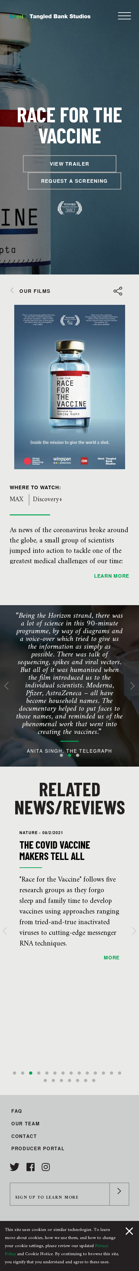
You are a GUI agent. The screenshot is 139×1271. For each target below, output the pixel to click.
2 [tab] (69, 755)
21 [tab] (93, 1080)
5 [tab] (46, 1073)
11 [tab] (95, 1073)
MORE (112, 957)
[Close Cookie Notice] (129, 1230)
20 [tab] (85, 1080)
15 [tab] (45, 1080)
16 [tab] (53, 1080)
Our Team (25, 1123)
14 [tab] (119, 1073)
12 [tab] (103, 1073)
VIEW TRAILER (70, 163)
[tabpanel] (69, 686)
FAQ (16, 1111)
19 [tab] (77, 1080)
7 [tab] (63, 1073)
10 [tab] (87, 1073)
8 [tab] (71, 1073)
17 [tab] (61, 1080)
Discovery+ (47, 499)
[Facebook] (32, 1167)
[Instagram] (46, 1167)
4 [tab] (38, 1073)
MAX (16, 499)
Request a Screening (74, 180)
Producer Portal (38, 1148)
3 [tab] (77, 755)
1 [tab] (61, 755)
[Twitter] (16, 1167)
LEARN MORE (111, 575)
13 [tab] (111, 1073)
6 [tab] (55, 1073)
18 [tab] (69, 1080)
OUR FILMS (35, 290)
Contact (24, 1136)
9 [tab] (79, 1073)
